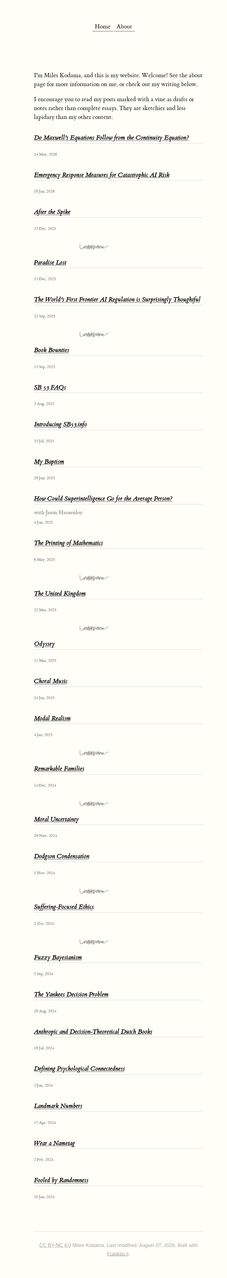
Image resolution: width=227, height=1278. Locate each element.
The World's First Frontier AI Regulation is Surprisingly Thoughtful (117, 300)
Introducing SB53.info (60, 424)
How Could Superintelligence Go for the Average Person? (103, 499)
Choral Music (50, 681)
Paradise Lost (50, 263)
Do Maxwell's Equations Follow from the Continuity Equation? (111, 138)
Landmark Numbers (58, 1106)
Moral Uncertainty (56, 819)
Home (103, 26)
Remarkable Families (59, 769)
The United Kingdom (60, 594)
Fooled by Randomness (61, 1180)
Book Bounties (51, 350)
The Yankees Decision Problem (71, 994)
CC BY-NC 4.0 (55, 1245)
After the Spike (52, 212)
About (124, 26)
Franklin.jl (118, 1254)
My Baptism (49, 462)
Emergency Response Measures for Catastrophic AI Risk (101, 175)
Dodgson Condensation (61, 856)
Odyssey (44, 644)
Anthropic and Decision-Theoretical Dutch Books (93, 1032)
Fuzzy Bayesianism (58, 957)
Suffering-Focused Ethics (64, 907)
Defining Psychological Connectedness (79, 1069)
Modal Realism (52, 718)
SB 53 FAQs (50, 387)
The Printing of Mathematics (68, 543)
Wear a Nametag (54, 1143)
